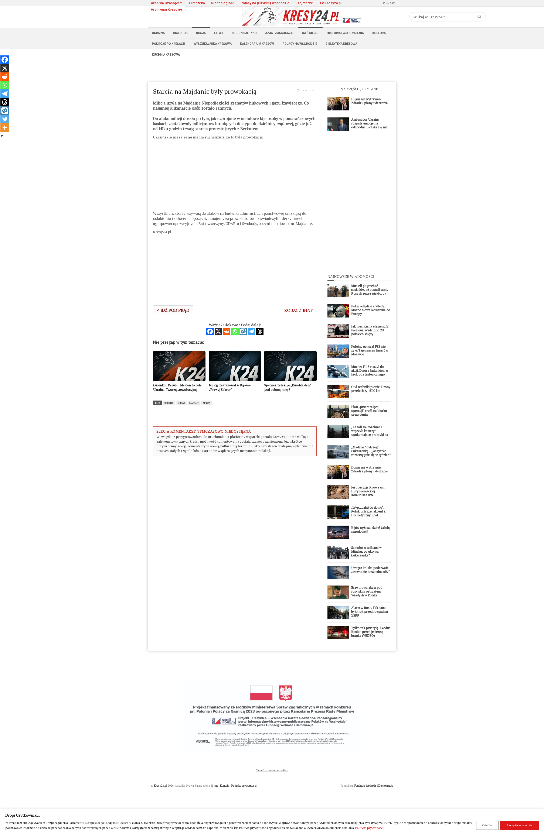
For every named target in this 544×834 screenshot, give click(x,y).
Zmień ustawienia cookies (272, 770)
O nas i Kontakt (220, 785)
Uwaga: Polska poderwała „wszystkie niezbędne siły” (370, 569)
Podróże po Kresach (168, 43)
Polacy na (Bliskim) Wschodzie (265, 3)
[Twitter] (4, 119)
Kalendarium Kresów (257, 43)
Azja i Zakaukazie (279, 33)
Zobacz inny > (300, 310)
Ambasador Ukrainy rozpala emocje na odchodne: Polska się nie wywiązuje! (369, 125)
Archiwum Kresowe (166, 9)
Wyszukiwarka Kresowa (213, 43)
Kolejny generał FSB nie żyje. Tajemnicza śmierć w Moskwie (369, 350)
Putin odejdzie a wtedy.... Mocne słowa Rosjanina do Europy (370, 310)
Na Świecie (310, 33)
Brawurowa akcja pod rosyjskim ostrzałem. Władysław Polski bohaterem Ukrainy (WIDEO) (366, 595)
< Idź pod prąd (173, 310)
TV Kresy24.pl (330, 3)
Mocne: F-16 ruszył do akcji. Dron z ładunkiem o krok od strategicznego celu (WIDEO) (369, 372)
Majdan (193, 403)
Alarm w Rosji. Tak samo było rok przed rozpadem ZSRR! (369, 611)
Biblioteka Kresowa (341, 43)
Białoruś (180, 33)
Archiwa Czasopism (167, 3)
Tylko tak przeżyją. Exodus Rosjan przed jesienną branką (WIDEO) (370, 631)
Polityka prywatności (369, 828)
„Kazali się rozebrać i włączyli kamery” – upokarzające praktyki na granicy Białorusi (369, 432)
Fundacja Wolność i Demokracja (373, 785)
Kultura (379, 33)
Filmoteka (197, 3)
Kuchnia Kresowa (166, 54)
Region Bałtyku (244, 33)
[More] (4, 127)
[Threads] (260, 331)
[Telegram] (251, 331)
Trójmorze (304, 3)
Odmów (487, 825)
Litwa (218, 33)
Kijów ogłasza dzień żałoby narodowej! (371, 529)
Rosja (201, 33)
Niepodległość (222, 3)
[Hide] (1, 136)
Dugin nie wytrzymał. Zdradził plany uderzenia (369, 101)
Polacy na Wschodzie (299, 43)
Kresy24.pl (160, 785)
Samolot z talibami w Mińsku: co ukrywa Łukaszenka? (366, 551)
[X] (218, 331)
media (206, 403)
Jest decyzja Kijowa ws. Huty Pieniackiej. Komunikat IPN (367, 491)
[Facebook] (210, 331)
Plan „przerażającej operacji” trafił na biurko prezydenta (369, 410)
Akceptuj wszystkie (519, 825)
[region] (272, 821)
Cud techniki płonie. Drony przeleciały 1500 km (370, 388)
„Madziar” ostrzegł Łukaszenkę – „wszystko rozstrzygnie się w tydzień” (371, 451)
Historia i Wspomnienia (345, 33)
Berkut (168, 403)
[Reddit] (226, 331)
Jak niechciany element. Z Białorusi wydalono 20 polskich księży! (369, 330)
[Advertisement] (272, 69)
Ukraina (158, 33)
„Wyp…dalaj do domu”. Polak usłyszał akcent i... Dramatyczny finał (369, 511)
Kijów (181, 403)
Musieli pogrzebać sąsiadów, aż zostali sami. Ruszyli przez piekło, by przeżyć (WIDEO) (369, 291)
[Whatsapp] (235, 331)
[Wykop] (243, 331)
